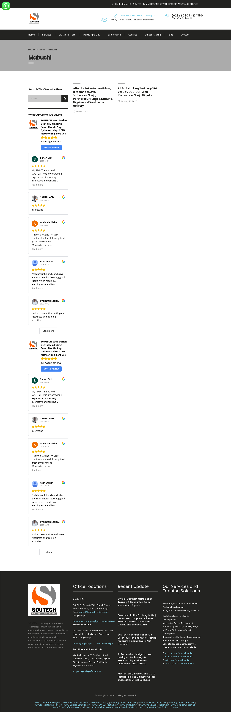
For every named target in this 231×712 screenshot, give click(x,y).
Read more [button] (37, 184)
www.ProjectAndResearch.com (155, 704)
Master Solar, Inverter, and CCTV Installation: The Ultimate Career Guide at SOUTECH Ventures (136, 677)
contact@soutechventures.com (94, 612)
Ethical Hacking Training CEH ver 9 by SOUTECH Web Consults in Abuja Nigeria (137, 91)
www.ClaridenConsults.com (77, 704)
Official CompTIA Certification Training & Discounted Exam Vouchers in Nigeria (135, 602)
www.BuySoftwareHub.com (123, 702)
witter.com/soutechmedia (177, 660)
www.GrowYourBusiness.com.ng (68, 707)
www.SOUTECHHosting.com (48, 702)
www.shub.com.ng (99, 702)
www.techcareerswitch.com (76, 702)
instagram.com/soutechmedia (178, 656)
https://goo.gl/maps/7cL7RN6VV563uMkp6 (93, 643)
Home (31, 34)
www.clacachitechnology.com (48, 704)
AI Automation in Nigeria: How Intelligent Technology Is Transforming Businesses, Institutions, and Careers (135, 659)
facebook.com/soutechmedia (178, 653)
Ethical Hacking (153, 34)
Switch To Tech (67, 34)
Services (46, 34)
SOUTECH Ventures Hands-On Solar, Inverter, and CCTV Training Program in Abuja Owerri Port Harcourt (137, 639)
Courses (132, 34)
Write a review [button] (51, 147)
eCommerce (114, 34)
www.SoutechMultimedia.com (152, 702)
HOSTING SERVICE (158, 4)
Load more (48, 330)
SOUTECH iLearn (141, 4)
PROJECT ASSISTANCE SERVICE (183, 4)
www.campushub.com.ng (183, 704)
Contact (185, 34)
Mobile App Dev (91, 34)
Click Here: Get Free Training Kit (138, 15)
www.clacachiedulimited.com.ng (130, 707)
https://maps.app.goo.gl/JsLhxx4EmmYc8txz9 (94, 621)
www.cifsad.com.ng (129, 704)
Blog (170, 34)
